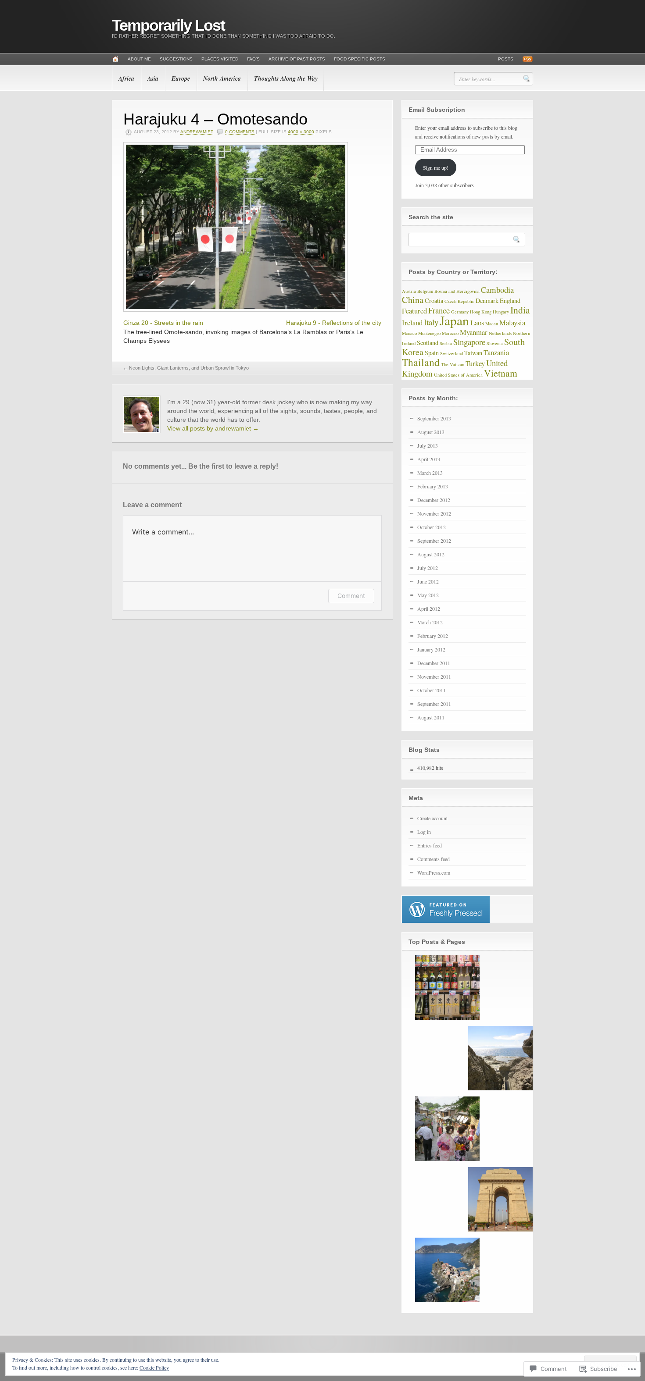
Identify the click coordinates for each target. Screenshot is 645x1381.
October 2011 (431, 690)
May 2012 (428, 594)
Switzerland (451, 353)
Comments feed (433, 858)
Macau (491, 323)
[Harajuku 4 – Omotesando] (235, 309)
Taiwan (473, 353)
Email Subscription (436, 109)
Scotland (427, 342)
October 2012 (431, 526)
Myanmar (473, 332)
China (412, 300)
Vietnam (500, 373)
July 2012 (427, 567)
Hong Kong (480, 312)
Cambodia (497, 289)
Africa (126, 78)
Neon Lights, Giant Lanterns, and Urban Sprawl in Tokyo (186, 367)
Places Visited (219, 59)
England (510, 300)
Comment (351, 595)
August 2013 (430, 431)
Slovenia (495, 343)
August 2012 (430, 554)
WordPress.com (433, 872)
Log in (424, 831)
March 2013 (430, 472)
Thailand (421, 362)
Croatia (434, 300)
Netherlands (500, 333)
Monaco (409, 333)
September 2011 (434, 703)
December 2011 (433, 662)
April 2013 (428, 459)
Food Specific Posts (359, 59)
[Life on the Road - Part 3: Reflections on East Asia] (500, 1058)
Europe (181, 78)
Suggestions (176, 59)
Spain (432, 353)
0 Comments (239, 131)
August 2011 (430, 717)
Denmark (487, 300)
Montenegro (429, 333)
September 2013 (434, 418)
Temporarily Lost (168, 25)
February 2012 (432, 635)
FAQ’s (253, 59)
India (520, 309)
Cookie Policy (154, 1367)
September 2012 (434, 540)
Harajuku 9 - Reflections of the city (333, 322)
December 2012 (433, 499)
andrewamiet (196, 131)
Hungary (501, 312)
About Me (139, 59)
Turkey (475, 363)
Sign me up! (435, 167)
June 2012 (428, 581)
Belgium (425, 291)
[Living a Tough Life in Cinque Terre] (447, 1270)
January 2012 (431, 649)
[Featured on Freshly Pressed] (446, 920)
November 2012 (434, 513)
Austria (409, 291)
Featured (414, 311)
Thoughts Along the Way (286, 78)
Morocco (450, 333)
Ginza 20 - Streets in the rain (163, 322)
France (439, 310)
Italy (431, 322)
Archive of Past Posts (297, 59)
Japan (454, 320)
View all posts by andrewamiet (213, 428)
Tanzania (496, 352)
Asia (152, 78)
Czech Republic (459, 301)
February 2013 (432, 486)
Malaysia (512, 322)
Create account (432, 818)
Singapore (469, 341)
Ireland (412, 322)
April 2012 (428, 608)
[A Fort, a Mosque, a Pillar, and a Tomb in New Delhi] (500, 1199)
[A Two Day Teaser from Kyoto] (447, 1128)
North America (222, 78)
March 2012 (430, 622)
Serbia (446, 343)
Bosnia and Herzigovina (457, 291)
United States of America (458, 375)
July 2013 (427, 445)
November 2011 (434, 676)
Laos (477, 322)
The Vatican (452, 364)
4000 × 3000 (301, 131)
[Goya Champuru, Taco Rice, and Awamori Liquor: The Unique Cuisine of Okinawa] (447, 987)
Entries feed (429, 845)
